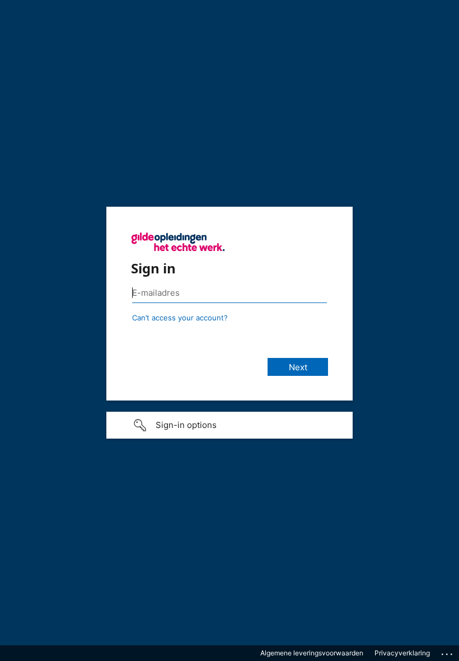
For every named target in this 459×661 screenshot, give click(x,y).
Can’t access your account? (180, 317)
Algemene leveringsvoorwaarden (311, 653)
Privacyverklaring (402, 653)
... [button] (448, 651)
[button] (229, 425)
